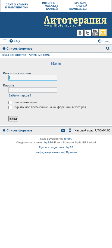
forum (67, 138)
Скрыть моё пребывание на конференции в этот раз (49, 107)
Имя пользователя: (17, 73)
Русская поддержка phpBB (56, 147)
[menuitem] (14, 41)
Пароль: (9, 85)
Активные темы (39, 54)
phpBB (47, 142)
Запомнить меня (25, 102)
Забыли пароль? (19, 95)
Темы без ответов (13, 54)
